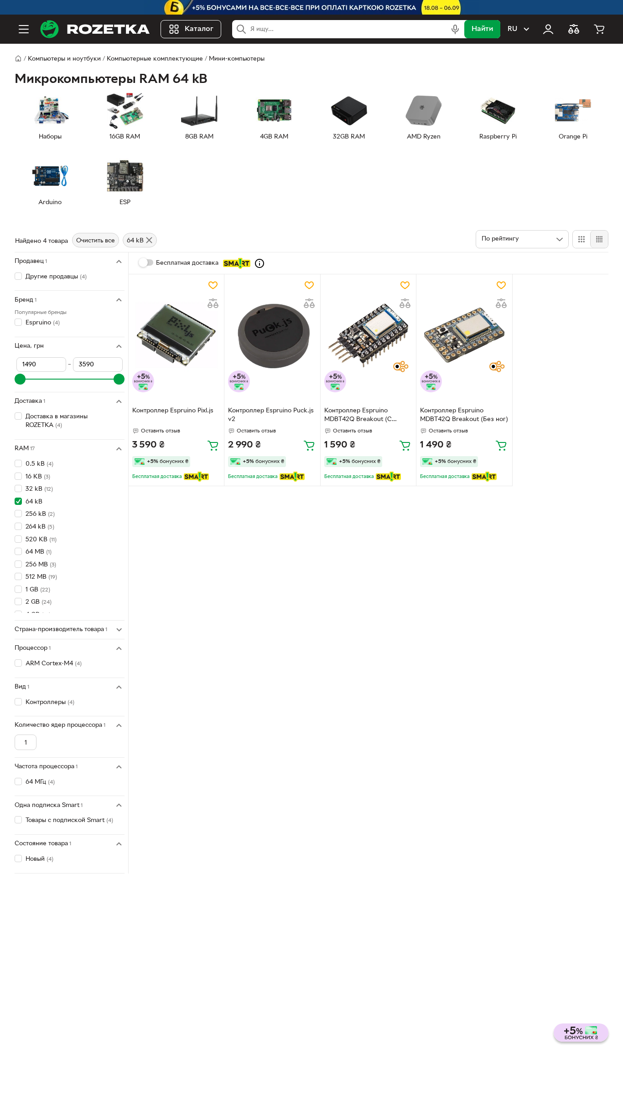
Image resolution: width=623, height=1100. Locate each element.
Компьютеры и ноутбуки (64, 59)
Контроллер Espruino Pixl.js (172, 411)
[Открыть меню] (24, 29)
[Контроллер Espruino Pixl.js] (176, 335)
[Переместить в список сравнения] (213, 303)
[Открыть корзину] (599, 29)
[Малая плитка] (599, 239)
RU (512, 29)
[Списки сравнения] (574, 29)
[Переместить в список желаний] (213, 285)
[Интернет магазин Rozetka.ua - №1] (95, 29)
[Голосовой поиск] (455, 29)
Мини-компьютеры (237, 59)
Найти (482, 29)
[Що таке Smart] (259, 263)
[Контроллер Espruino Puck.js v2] (272, 335)
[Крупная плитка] (581, 239)
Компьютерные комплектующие (155, 59)
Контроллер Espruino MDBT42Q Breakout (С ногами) (358, 416)
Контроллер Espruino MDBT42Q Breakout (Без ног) (464, 415)
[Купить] (213, 445)
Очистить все (95, 241)
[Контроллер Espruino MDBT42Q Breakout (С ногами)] (368, 335)
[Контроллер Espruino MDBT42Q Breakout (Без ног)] (464, 335)
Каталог (199, 29)
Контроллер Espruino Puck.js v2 (271, 415)
